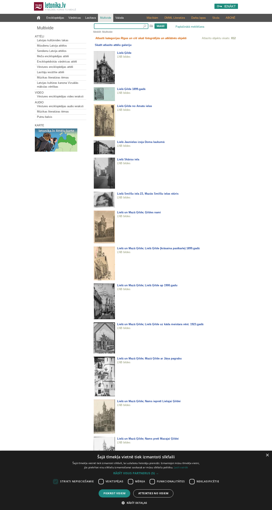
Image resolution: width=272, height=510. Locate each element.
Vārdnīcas (74, 17)
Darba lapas (198, 17)
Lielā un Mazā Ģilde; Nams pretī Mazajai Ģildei (148, 438)
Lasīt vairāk (181, 467)
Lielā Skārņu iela (128, 159)
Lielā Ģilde (124, 52)
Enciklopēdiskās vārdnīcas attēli (57, 61)
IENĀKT (230, 6)
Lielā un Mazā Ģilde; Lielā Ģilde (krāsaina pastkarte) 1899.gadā (158, 248)
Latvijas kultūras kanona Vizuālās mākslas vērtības (57, 84)
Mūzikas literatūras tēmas (53, 77)
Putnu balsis (44, 116)
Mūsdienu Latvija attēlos (52, 45)
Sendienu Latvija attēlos (52, 51)
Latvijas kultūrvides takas (52, 40)
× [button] (267, 455)
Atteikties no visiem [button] (153, 493)
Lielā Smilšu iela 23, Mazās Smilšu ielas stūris (147, 193)
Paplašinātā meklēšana (190, 26)
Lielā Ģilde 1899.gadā (131, 89)
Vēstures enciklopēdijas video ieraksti (60, 96)
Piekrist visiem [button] (114, 493)
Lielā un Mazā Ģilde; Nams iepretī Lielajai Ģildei (149, 401)
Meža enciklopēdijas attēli (53, 56)
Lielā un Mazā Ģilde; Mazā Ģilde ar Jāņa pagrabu (149, 358)
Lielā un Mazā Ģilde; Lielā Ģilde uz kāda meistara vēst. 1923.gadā (160, 324)
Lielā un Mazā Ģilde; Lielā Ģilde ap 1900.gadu (147, 285)
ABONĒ (230, 17)
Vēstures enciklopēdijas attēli (55, 66)
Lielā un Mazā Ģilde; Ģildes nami (139, 212)
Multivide (105, 17)
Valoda (119, 17)
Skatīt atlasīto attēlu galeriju (113, 45)
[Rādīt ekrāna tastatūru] (151, 25)
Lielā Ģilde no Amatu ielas (134, 106)
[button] (136, 473)
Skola (215, 17)
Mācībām (152, 17)
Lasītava (90, 17)
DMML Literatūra (174, 17)
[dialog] (136, 480)
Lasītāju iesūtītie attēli (50, 72)
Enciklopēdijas (55, 17)
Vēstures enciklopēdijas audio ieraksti (60, 106)
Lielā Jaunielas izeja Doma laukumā (140, 142)
